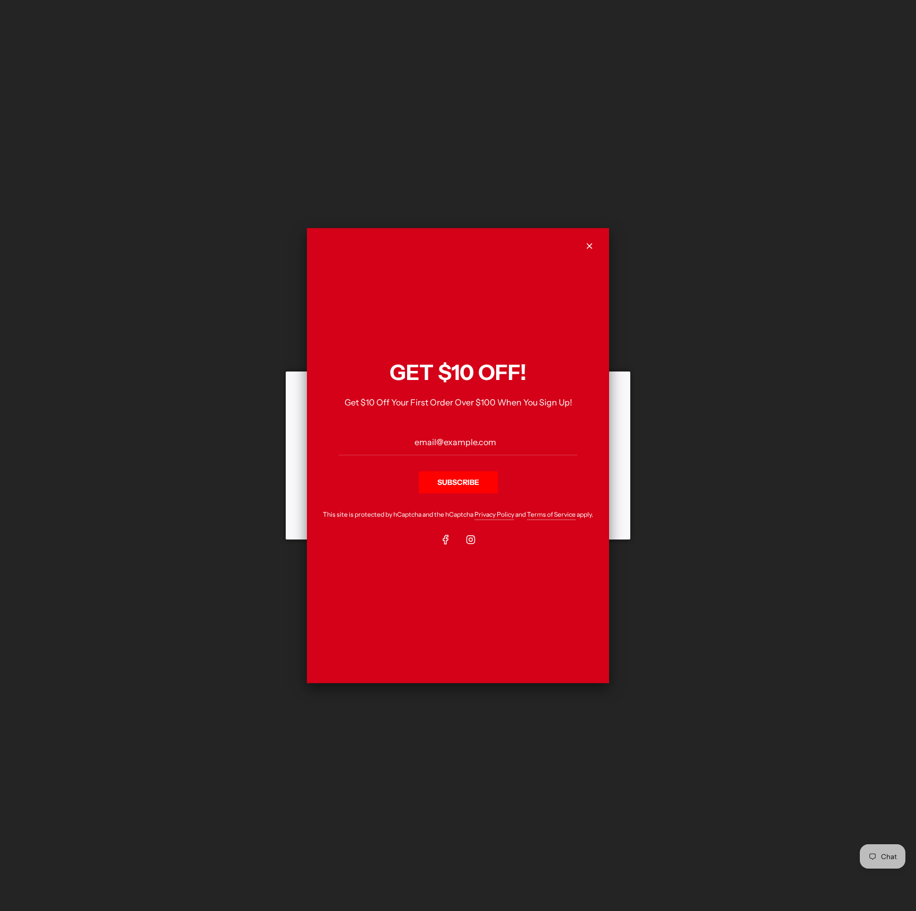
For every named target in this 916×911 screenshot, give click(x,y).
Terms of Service (551, 515)
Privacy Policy (494, 515)
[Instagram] (470, 539)
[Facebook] (445, 539)
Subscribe (458, 482)
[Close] (589, 246)
